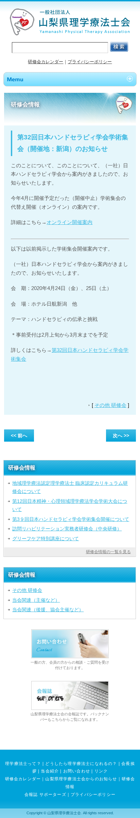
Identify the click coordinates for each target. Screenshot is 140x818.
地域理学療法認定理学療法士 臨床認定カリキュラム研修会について (70, 487)
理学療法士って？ (23, 763)
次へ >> (121, 435)
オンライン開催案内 (69, 222)
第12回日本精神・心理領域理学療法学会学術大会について (69, 505)
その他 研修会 (110, 405)
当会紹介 (50, 771)
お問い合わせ (76, 771)
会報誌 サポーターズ (45, 794)
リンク (101, 771)
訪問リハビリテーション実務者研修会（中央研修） (67, 528)
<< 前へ (19, 435)
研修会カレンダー (45, 61)
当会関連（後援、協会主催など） (48, 609)
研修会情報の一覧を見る (108, 551)
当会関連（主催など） (36, 600)
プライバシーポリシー (90, 61)
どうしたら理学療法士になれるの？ (81, 763)
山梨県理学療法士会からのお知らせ (81, 779)
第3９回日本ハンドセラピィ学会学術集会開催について (70, 519)
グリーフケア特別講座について (45, 538)
